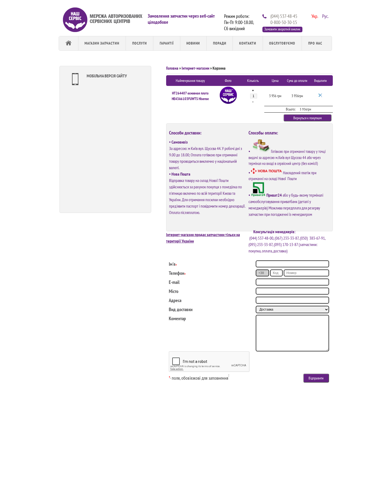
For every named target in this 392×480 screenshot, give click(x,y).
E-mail (174, 282)
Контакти (247, 43)
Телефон (176, 273)
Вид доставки (181, 309)
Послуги (139, 43)
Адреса (175, 300)
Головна (172, 68)
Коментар (177, 318)
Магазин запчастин (102, 43)
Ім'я (172, 264)
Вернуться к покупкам (307, 118)
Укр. (314, 15)
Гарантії (167, 43)
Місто (173, 291)
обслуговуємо (282, 43)
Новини (193, 43)
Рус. (324, 15)
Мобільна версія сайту (107, 75)
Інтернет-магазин (195, 68)
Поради (219, 43)
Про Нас (315, 43)
